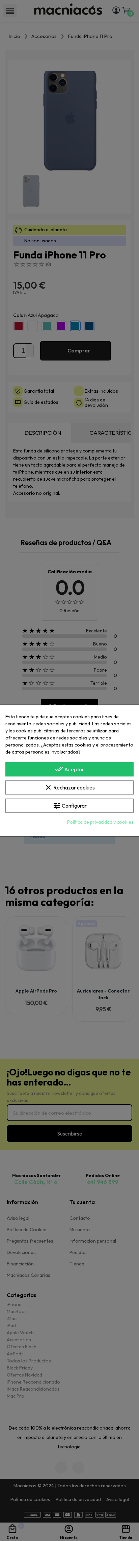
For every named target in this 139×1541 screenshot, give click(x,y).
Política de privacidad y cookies (100, 822)
